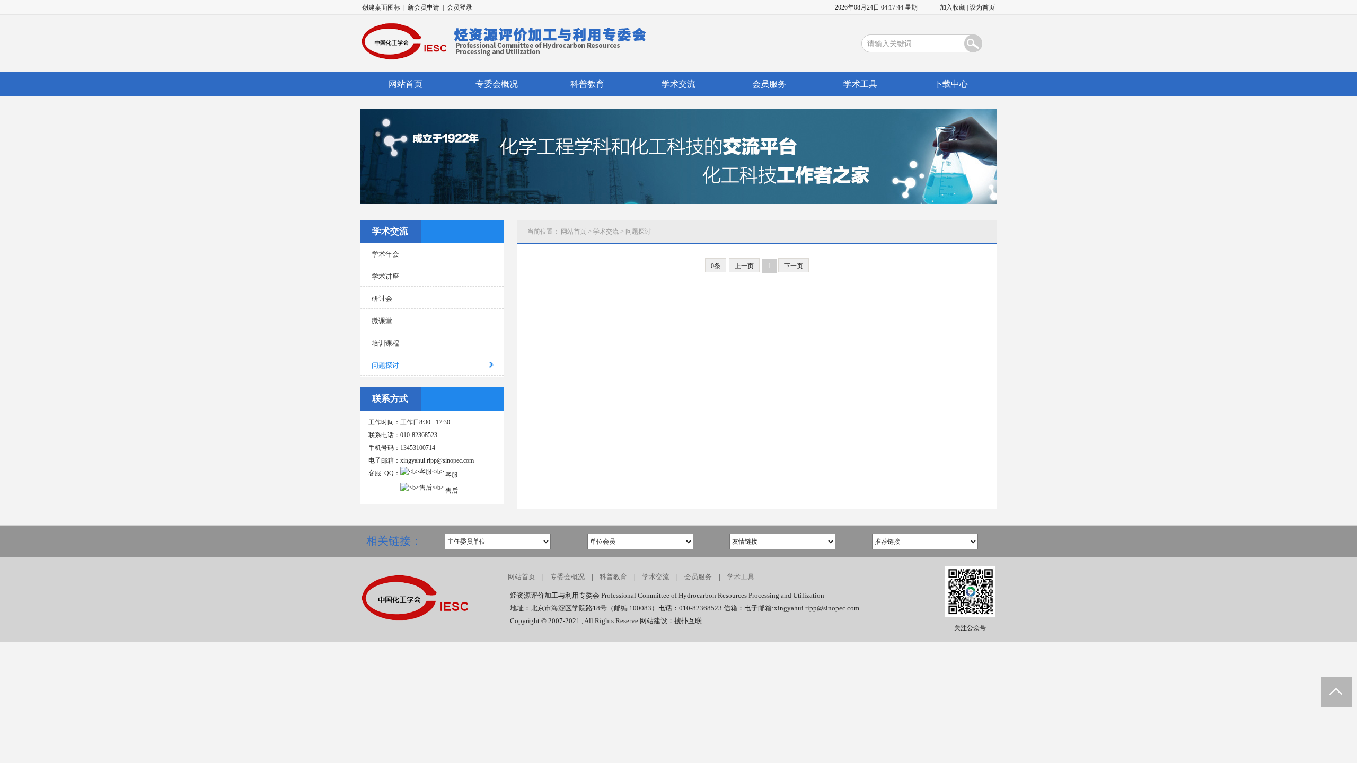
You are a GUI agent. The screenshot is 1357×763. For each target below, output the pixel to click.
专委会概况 (496, 83)
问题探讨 (638, 231)
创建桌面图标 (381, 7)
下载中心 (951, 83)
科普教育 (587, 83)
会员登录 (459, 7)
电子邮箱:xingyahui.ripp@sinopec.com (801, 608)
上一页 (744, 266)
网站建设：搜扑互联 (671, 621)
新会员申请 (423, 7)
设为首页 (982, 7)
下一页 (793, 266)
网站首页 (405, 83)
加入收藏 (952, 7)
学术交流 (678, 83)
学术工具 (860, 83)
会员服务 (769, 83)
